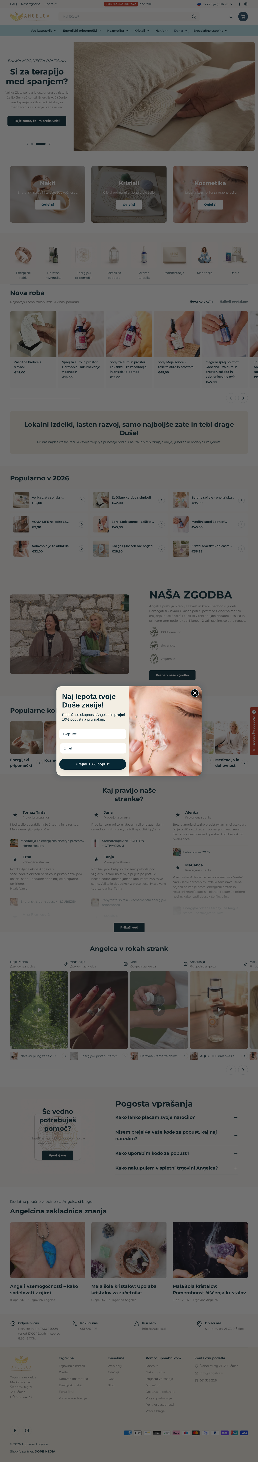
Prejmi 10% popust (93, 764)
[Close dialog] (194, 693)
